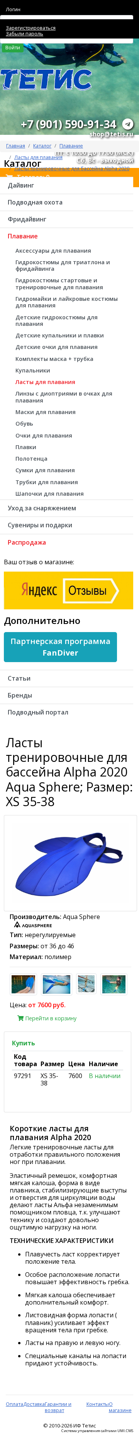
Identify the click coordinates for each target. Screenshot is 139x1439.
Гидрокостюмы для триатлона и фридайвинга (62, 265)
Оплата (14, 1403)
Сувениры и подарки (40, 525)
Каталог (42, 145)
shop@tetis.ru (111, 134)
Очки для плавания (43, 435)
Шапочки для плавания (49, 493)
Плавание (71, 145)
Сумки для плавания (45, 470)
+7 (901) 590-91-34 (68, 123)
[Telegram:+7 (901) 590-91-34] (127, 123)
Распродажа (27, 542)
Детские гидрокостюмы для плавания (56, 320)
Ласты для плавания (45, 382)
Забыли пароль (24, 33)
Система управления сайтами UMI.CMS (97, 1431)
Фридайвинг (27, 219)
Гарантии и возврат (58, 1406)
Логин (13, 9)
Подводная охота (35, 202)
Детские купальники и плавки (59, 335)
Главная (15, 145)
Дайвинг (21, 185)
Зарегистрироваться (31, 27)
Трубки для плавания (46, 482)
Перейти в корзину (50, 1018)
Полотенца (31, 458)
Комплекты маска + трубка (54, 358)
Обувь (24, 423)
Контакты (97, 1403)
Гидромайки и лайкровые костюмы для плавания (66, 302)
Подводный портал (38, 712)
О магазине (120, 1406)
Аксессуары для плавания (53, 250)
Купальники (32, 370)
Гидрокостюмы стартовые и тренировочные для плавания (59, 283)
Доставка (34, 1403)
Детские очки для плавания (56, 347)
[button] (60, 647)
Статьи (19, 678)
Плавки (25, 447)
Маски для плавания (45, 412)
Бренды (20, 695)
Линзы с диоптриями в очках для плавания (63, 397)
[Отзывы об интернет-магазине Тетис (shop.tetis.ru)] (68, 589)
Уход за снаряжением (42, 508)
